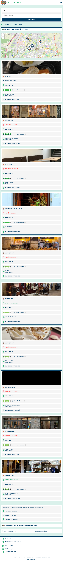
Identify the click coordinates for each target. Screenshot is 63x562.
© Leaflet (56, 57)
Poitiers (21, 24)
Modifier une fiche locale (11, 515)
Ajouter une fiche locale (11, 511)
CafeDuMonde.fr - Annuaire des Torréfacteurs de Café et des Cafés (33, 557)
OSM (60, 57)
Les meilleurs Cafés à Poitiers (16, 29)
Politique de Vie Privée (10, 551)
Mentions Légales (9, 548)
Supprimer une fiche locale (11, 519)
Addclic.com (33, 559)
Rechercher (31, 19)
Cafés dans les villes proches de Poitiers (20, 525)
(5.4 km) (10, 531)
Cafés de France (9, 539)
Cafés (15, 24)
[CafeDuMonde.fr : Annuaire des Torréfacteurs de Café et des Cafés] (11, 2)
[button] (39, 41)
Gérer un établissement (11, 546)
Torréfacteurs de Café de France (13, 541)
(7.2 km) (41, 531)
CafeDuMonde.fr (7, 24)
